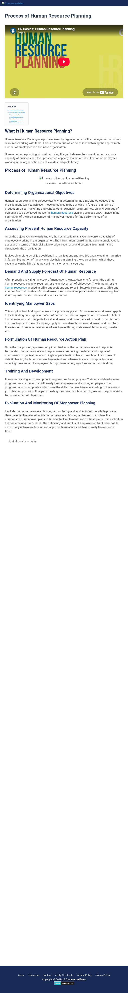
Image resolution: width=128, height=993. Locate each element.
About (21, 975)
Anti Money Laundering (23, 441)
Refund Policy (84, 975)
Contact (47, 975)
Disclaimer (33, 975)
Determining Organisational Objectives (15, 114)
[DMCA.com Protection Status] (64, 984)
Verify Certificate (64, 975)
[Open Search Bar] (72, 3)
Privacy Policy (102, 975)
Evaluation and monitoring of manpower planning (17, 122)
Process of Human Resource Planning (16, 112)
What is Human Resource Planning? (15, 109)
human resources (62, 212)
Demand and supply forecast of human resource (16, 117)
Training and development (13, 121)
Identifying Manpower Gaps (14, 118)
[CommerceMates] (13, 3)
